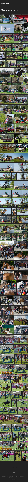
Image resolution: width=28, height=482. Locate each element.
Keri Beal (5, 3)
